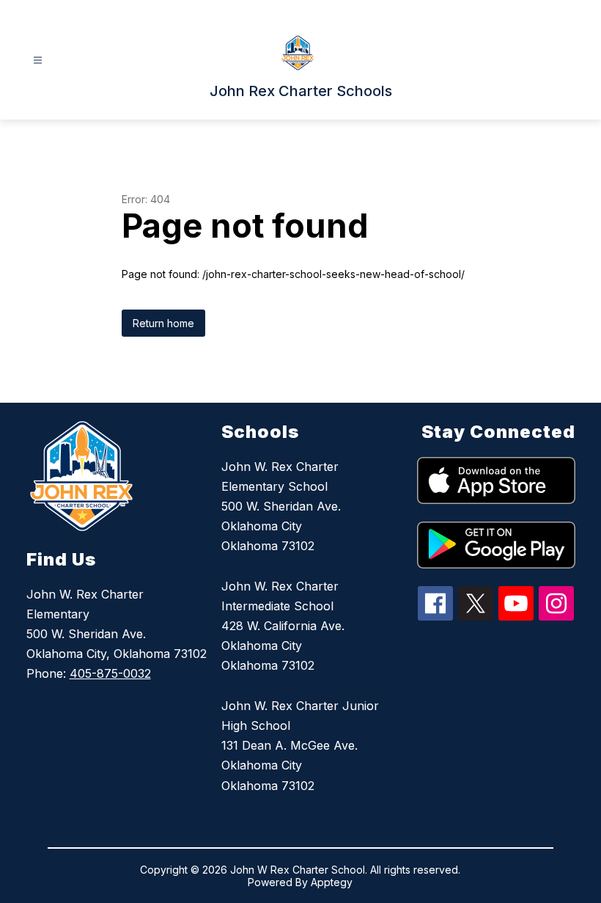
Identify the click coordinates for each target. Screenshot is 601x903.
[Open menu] (37, 60)
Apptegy (332, 882)
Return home (163, 323)
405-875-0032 (110, 673)
